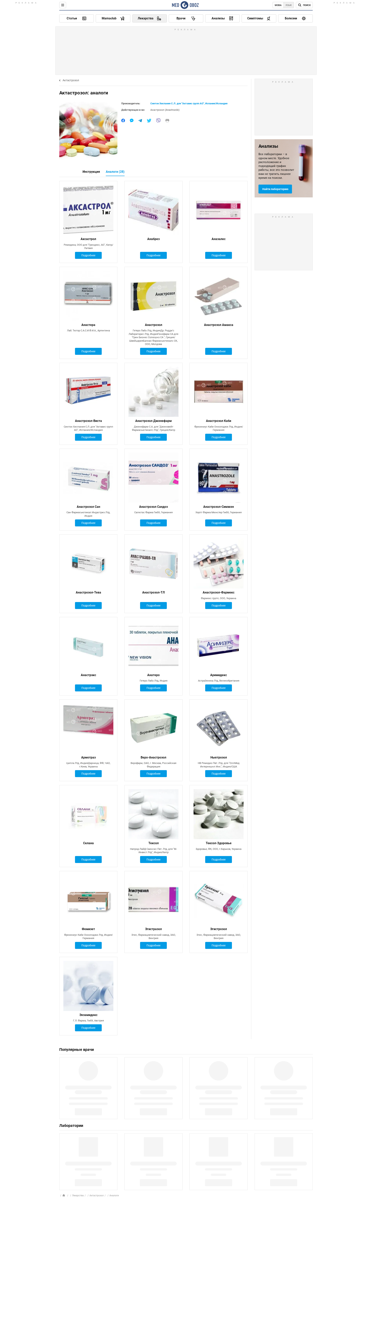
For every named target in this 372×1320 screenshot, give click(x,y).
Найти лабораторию (275, 189)
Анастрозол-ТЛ (153, 592)
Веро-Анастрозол (153, 757)
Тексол (153, 843)
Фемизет (88, 929)
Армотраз (88, 757)
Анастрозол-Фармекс (218, 592)
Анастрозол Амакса (218, 325)
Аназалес (219, 239)
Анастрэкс (88, 675)
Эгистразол (153, 929)
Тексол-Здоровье (219, 843)
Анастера (88, 325)
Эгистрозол (218, 929)
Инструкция (91, 172)
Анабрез (153, 239)
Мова (278, 5)
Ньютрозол (218, 757)
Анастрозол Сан (88, 507)
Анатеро (153, 675)
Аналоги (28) (115, 172)
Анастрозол (153, 325)
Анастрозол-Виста (88, 421)
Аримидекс (218, 675)
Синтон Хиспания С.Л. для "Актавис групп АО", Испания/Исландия (188, 103)
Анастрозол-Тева (88, 592)
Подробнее (88, 255)
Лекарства (78, 1195)
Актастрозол (71, 80)
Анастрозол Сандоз (153, 507)
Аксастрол (88, 239)
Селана (88, 843)
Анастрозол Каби (218, 421)
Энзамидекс (88, 1015)
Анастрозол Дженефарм (153, 421)
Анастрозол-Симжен (218, 507)
